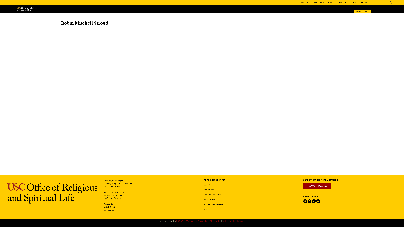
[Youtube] (318, 201)
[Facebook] (309, 201)
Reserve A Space (210, 199)
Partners (331, 2)
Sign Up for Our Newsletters (214, 204)
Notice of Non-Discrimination (233, 221)
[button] (390, 2)
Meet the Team (209, 190)
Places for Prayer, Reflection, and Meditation (286, 16)
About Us (304, 2)
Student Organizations (317, 16)
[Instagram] (305, 201)
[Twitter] (314, 201)
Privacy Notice (215, 221)
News (206, 209)
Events (348, 16)
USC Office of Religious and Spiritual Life (191, 221)
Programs (259, 16)
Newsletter (364, 2)
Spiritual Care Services (347, 2)
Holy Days (336, 16)
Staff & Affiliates (318, 2)
